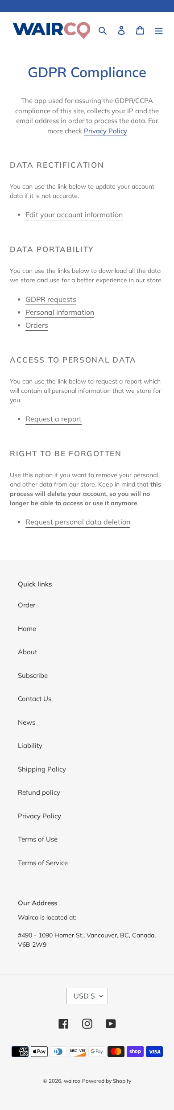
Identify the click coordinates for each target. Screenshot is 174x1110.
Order (26, 605)
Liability (30, 745)
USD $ (84, 995)
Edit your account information (74, 214)
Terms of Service (43, 862)
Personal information (59, 312)
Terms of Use (38, 839)
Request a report (53, 418)
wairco (72, 1080)
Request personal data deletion (77, 521)
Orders (36, 325)
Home (27, 628)
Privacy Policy (105, 131)
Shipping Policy (42, 769)
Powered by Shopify (106, 1080)
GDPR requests (50, 299)
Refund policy (39, 792)
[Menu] (158, 30)
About (27, 652)
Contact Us (34, 698)
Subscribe (33, 675)
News (26, 722)
